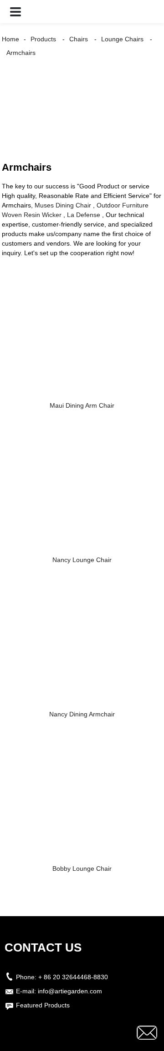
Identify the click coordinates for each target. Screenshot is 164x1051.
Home (10, 39)
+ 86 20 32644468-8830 (73, 977)
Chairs (78, 39)
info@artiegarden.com (70, 991)
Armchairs (21, 52)
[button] (15, 11)
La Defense (83, 214)
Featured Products (43, 1005)
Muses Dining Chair (63, 205)
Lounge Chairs (122, 39)
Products (43, 39)
